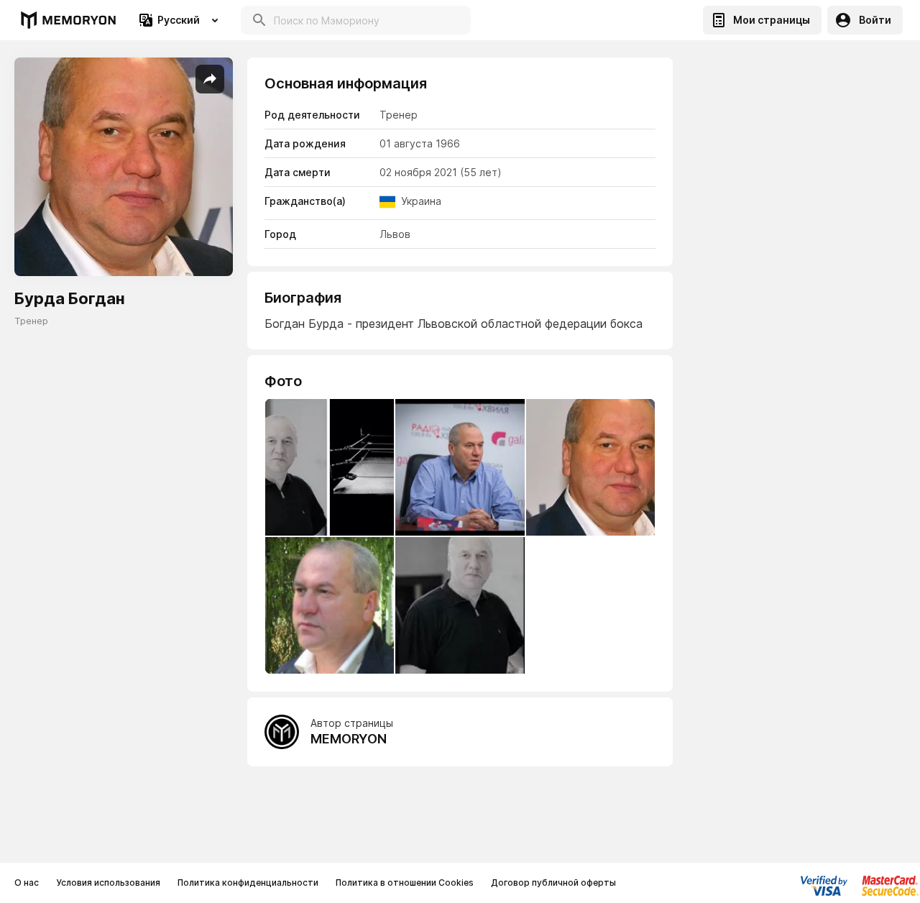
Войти (875, 20)
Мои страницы (771, 20)
